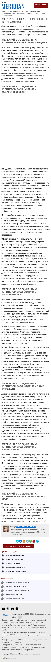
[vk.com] (3, 610)
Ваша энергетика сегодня (15, 555)
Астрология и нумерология (12, 12)
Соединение (7, 15)
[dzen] (17, 610)
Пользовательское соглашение (29, 654)
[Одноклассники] (24, 541)
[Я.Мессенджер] (17, 541)
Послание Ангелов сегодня (15, 567)
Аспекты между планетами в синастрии (28, 13)
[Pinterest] (33, 541)
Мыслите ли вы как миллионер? (17, 590)
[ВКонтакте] (20, 541)
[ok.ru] (12, 610)
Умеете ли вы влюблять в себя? (17, 582)
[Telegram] (27, 541)
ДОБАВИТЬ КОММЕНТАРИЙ (18, 546)
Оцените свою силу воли (15, 598)
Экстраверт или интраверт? (15, 594)
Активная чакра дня (13, 563)
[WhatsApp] (30, 541)
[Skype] (37, 541)
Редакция (6, 654)
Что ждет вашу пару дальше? (16, 586)
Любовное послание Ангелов (16, 571)
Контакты (13, 654)
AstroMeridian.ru (18, 614)
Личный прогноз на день (14, 559)
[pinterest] (8, 610)
